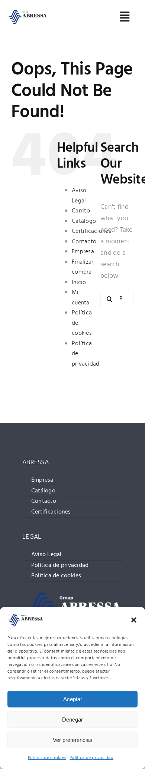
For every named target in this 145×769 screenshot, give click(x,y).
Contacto (84, 242)
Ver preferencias (73, 740)
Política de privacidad (91, 758)
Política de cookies (47, 758)
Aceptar (72, 699)
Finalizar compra (82, 267)
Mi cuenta (81, 298)
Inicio (79, 282)
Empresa (83, 252)
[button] (134, 620)
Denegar (72, 719)
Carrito (81, 211)
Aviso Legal (79, 196)
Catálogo (84, 221)
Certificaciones (91, 231)
